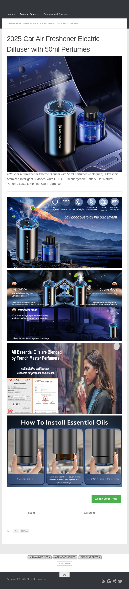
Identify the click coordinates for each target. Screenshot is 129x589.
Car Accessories (42, 23)
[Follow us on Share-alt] (115, 581)
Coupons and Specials (55, 14)
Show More (64, 563)
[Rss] (103, 581)
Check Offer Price (106, 498)
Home (10, 14)
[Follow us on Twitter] (120, 581)
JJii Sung (24, 531)
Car (16, 531)
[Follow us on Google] (109, 581)
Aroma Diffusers (18, 23)
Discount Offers (28, 14)
